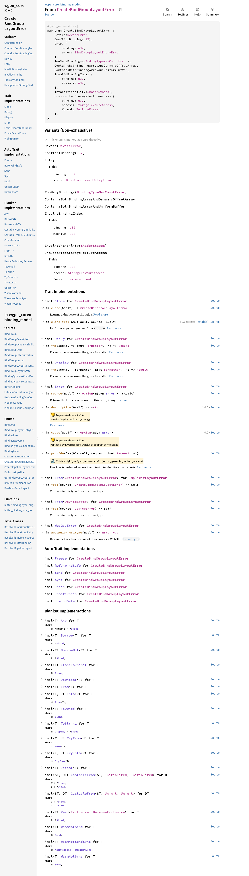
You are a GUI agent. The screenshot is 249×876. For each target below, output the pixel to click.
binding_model (70, 4)
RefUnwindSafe (68, 565)
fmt (54, 345)
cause (55, 432)
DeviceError (77, 35)
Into (71, 694)
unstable (201, 322)
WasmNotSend (72, 827)
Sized (74, 628)
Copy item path (120, 9)
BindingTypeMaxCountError (105, 61)
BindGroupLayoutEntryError (97, 52)
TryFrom (74, 738)
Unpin (60, 587)
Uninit (111, 793)
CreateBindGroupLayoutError (101, 301)
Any (64, 620)
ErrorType (110, 532)
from (54, 484)
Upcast (67, 768)
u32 (86, 39)
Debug (60, 339)
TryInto (74, 753)
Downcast (69, 680)
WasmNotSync (83, 849)
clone (55, 308)
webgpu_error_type (66, 532)
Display (62, 363)
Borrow (67, 635)
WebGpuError (66, 525)
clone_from (60, 322)
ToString (69, 723)
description (61, 407)
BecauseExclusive (109, 812)
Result (123, 345)
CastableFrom (83, 775)
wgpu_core (52, 4)
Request (123, 453)
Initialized (116, 775)
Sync (59, 580)
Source (49, 14)
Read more (100, 314)
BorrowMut (70, 650)
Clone (60, 301)
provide (57, 453)
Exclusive (80, 812)
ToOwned (68, 709)
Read (65, 812)
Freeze (61, 558)
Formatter (94, 345)
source (56, 393)
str (95, 407)
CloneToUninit (74, 665)
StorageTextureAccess (94, 105)
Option (87, 393)
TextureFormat (88, 109)
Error (60, 386)
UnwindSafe (65, 601)
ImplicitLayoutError (148, 478)
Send (59, 573)
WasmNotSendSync (76, 842)
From (59, 478)
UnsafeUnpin (66, 594)
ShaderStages (98, 92)
